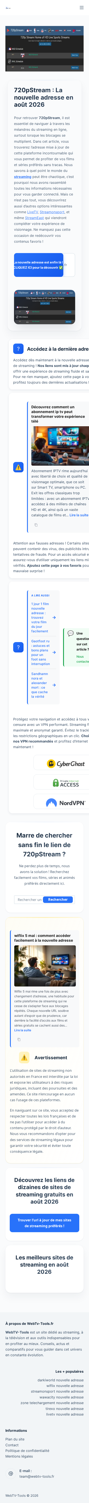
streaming (22, 176)
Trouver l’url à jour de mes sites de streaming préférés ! (44, 1223)
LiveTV (32, 212)
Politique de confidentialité (27, 1450)
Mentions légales (19, 1456)
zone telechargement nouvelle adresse (52, 1403)
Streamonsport (52, 212)
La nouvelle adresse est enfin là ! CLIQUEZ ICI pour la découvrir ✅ (39, 264)
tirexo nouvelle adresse (65, 1408)
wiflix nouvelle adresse (65, 1386)
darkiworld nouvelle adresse (61, 1380)
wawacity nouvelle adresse (62, 1397)
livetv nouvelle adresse (65, 1414)
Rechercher (58, 899)
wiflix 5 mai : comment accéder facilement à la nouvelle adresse (43, 938)
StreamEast (34, 218)
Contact (12, 1445)
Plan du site (14, 1439)
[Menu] (82, 8)
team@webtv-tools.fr (36, 1476)
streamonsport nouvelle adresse (57, 1391)
